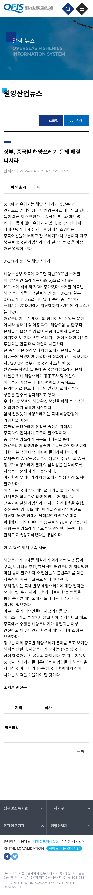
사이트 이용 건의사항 (64, 848)
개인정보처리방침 (46, 841)
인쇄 (79, 120)
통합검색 (68, 9)
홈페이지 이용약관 (17, 841)
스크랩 (53, 120)
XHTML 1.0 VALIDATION (24, 848)
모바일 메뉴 (82, 9)
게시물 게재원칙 (73, 841)
